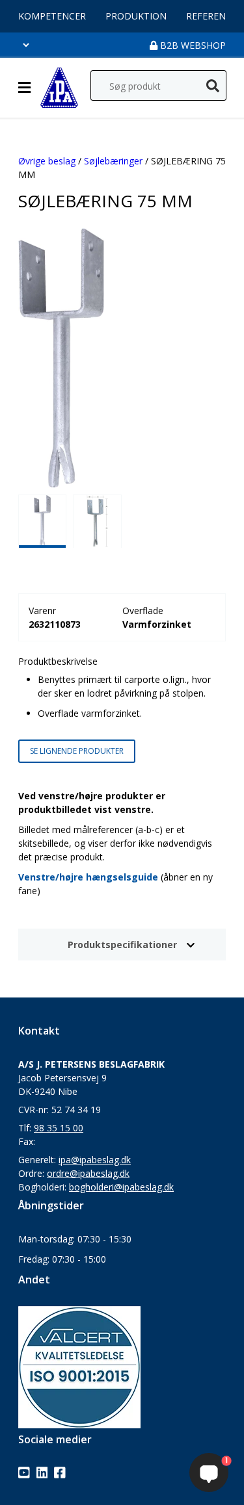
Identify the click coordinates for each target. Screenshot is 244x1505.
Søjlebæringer (113, 161)
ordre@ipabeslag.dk (88, 1173)
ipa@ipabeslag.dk (95, 1159)
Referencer (214, 16)
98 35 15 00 (58, 1128)
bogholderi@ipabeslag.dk (121, 1187)
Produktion (136, 16)
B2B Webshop (191, 45)
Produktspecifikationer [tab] (122, 944)
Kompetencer (52, 16)
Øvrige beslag (46, 161)
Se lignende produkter (77, 750)
